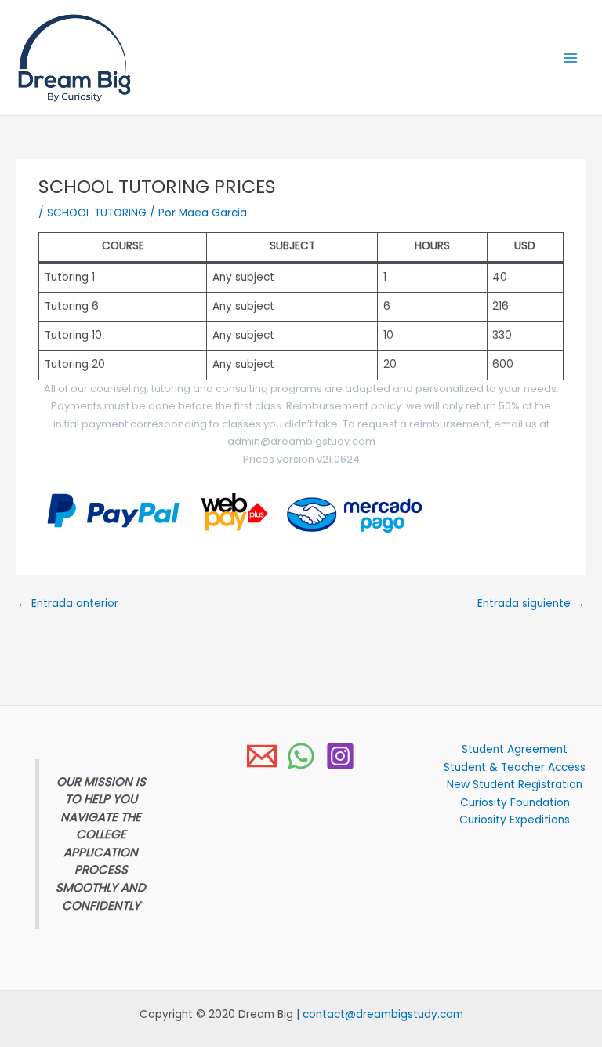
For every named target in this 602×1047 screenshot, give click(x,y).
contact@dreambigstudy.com (383, 1014)
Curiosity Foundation (515, 802)
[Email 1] (262, 756)
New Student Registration (514, 784)
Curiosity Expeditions (514, 820)
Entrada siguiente (531, 603)
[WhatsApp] (301, 756)
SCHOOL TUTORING (97, 212)
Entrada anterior (67, 603)
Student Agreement (515, 749)
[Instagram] (340, 756)
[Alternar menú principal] (571, 58)
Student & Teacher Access (515, 767)
